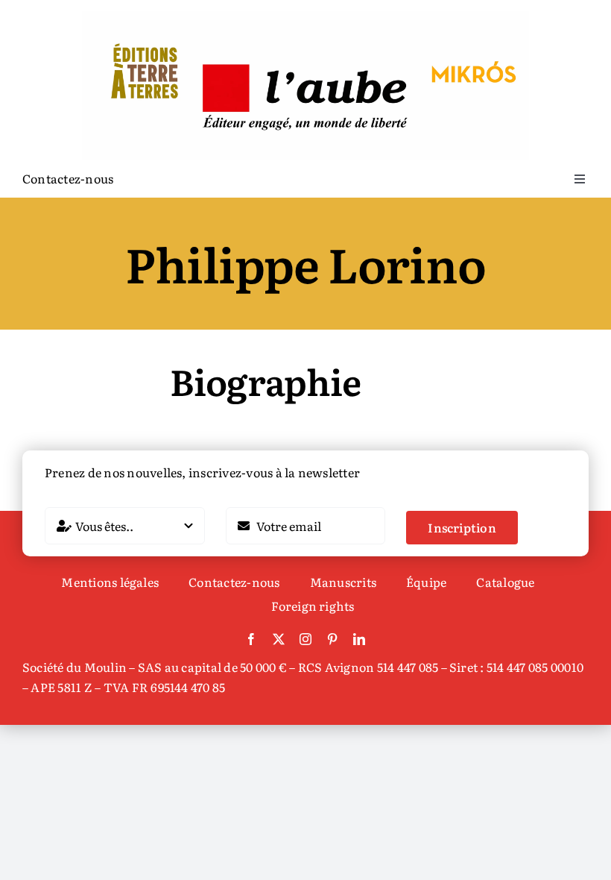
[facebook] (251, 639)
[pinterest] (332, 639)
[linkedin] (359, 639)
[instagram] (305, 639)
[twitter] (279, 639)
